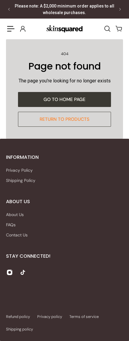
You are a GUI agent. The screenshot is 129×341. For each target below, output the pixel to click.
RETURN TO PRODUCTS (64, 119)
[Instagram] (9, 272)
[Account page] (22, 28)
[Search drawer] (107, 28)
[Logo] (64, 28)
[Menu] (11, 29)
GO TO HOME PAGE (65, 99)
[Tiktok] (22, 272)
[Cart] (118, 28)
